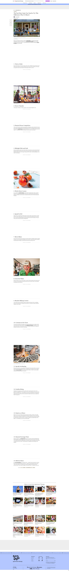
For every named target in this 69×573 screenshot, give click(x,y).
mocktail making (21, 192)
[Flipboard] (42, 560)
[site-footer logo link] (14, 567)
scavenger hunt (22, 438)
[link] (18, 494)
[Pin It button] (16, 35)
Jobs (13, 569)
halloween (15, 11)
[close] (68, 570)
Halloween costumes (30, 325)
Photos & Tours (25, 2)
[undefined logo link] (19, 1)
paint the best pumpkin (29, 41)
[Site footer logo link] (21, 558)
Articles (35, 2)
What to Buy (44, 2)
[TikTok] (42, 557)
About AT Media (15, 568)
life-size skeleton (18, 462)
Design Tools (39, 2)
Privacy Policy (49, 567)
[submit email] (54, 561)
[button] (38, 35)
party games (28, 40)
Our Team (32, 557)
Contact (32, 559)
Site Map (32, 560)
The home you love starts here (40, 552)
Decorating (30, 2)
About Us (32, 558)
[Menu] (13, 1)
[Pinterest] (42, 559)
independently (15, 38)
